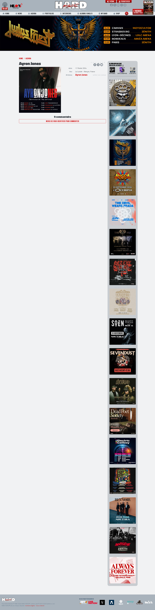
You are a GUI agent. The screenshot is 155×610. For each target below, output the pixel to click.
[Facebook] (111, 5)
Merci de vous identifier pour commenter (62, 125)
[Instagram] (121, 5)
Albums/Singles (86, 13)
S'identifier (125, 1)
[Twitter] (114, 5)
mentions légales (30, 606)
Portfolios (49, 13)
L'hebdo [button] (138, 11)
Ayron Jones (81, 78)
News (20, 13)
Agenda (33, 13)
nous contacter (40, 606)
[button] (110, 1)
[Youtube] (118, 5)
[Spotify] (125, 5)
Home (7, 13)
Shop (118, 13)
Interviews (67, 13)
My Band (104, 13)
